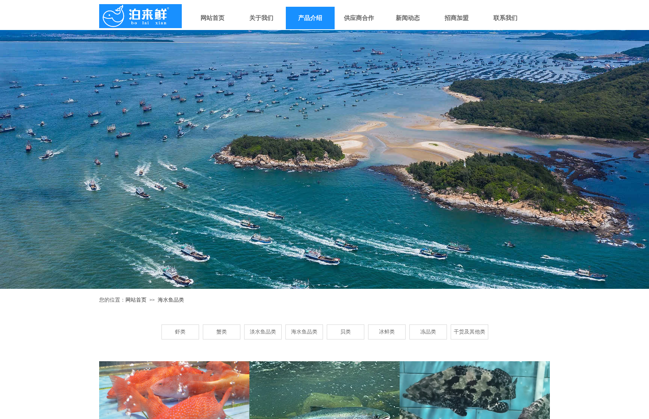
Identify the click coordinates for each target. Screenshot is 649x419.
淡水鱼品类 (263, 332)
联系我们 (506, 18)
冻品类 (428, 332)
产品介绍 (310, 18)
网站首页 (213, 18)
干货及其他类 (469, 332)
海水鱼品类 (171, 300)
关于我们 (261, 18)
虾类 (180, 332)
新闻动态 (408, 18)
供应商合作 (359, 18)
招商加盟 (457, 18)
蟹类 (221, 332)
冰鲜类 (387, 332)
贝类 (345, 332)
